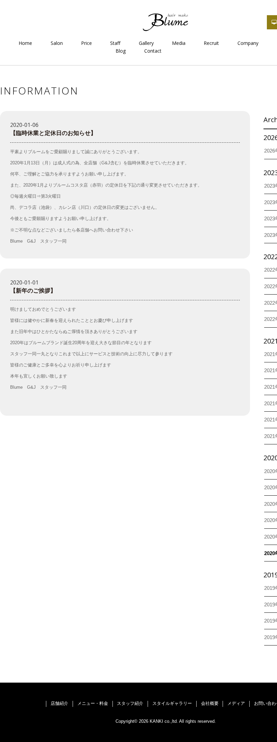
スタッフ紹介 (130, 703)
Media (178, 43)
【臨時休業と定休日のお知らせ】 (53, 133)
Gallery (146, 43)
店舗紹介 (59, 703)
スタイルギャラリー (172, 703)
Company (247, 43)
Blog (121, 51)
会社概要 (210, 703)
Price (86, 43)
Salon (57, 43)
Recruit (211, 43)
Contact (152, 51)
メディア (236, 703)
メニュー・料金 (92, 703)
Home (25, 43)
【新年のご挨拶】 (33, 290)
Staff (115, 43)
